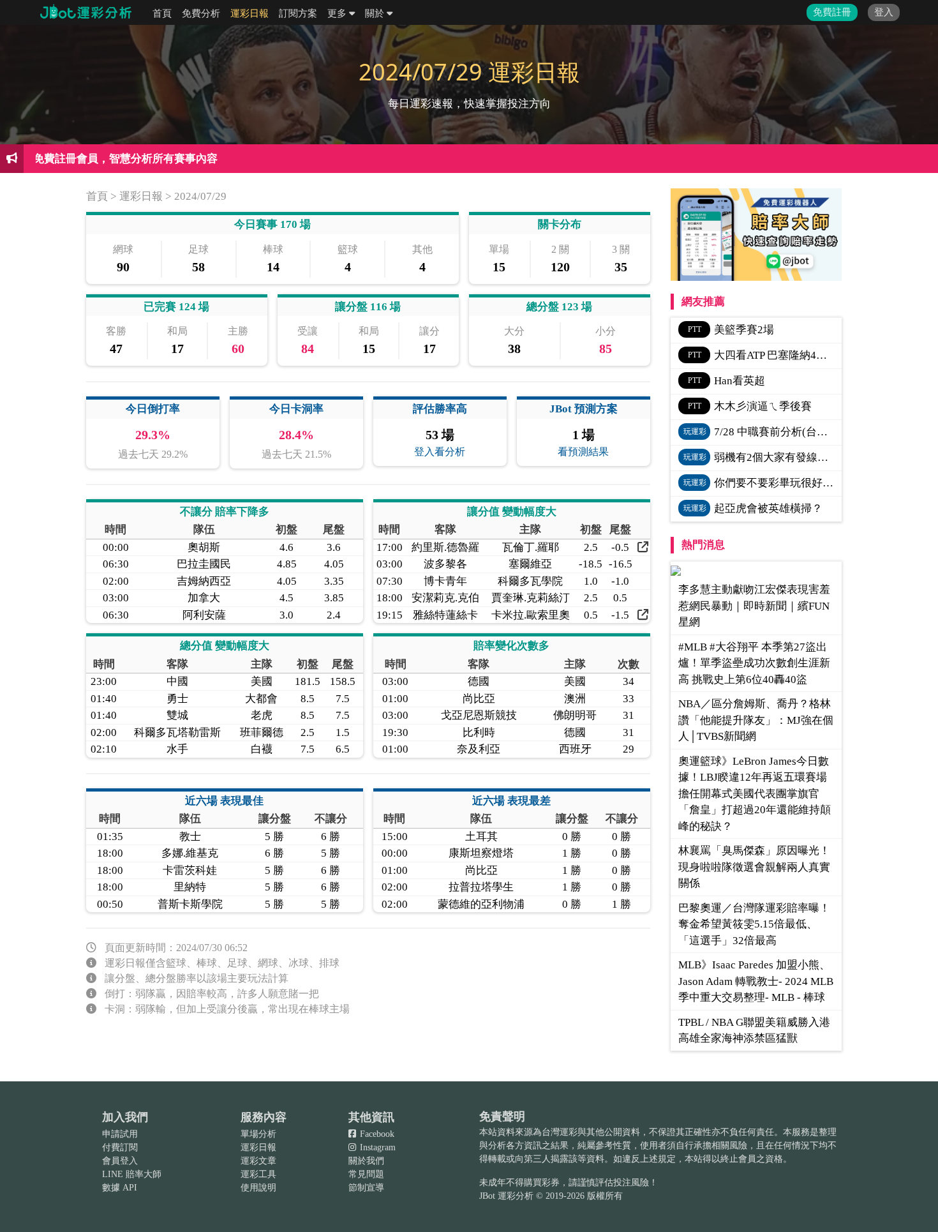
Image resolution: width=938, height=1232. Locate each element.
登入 (883, 12)
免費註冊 (832, 12)
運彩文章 (258, 1161)
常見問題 (366, 1174)
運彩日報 (249, 13)
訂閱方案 (298, 13)
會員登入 (120, 1161)
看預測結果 (583, 451)
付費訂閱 (120, 1147)
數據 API (119, 1187)
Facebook (375, 1134)
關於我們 (366, 1161)
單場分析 (258, 1134)
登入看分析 (439, 451)
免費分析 (201, 13)
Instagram (376, 1147)
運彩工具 (258, 1174)
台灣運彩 (559, 1132)
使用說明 (258, 1187)
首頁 (162, 13)
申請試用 (120, 1134)
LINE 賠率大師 (131, 1174)
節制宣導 (366, 1187)
